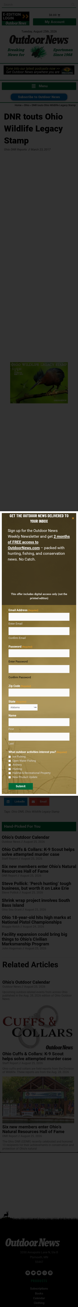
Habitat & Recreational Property (32, 773)
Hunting (17, 769)
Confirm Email (17, 638)
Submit (21, 786)
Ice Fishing (19, 756)
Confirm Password (20, 677)
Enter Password (18, 661)
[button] (73, 518)
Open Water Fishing (24, 760)
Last (11, 743)
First (11, 729)
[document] (39, 653)
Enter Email (15, 623)
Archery (17, 764)
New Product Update (25, 777)
